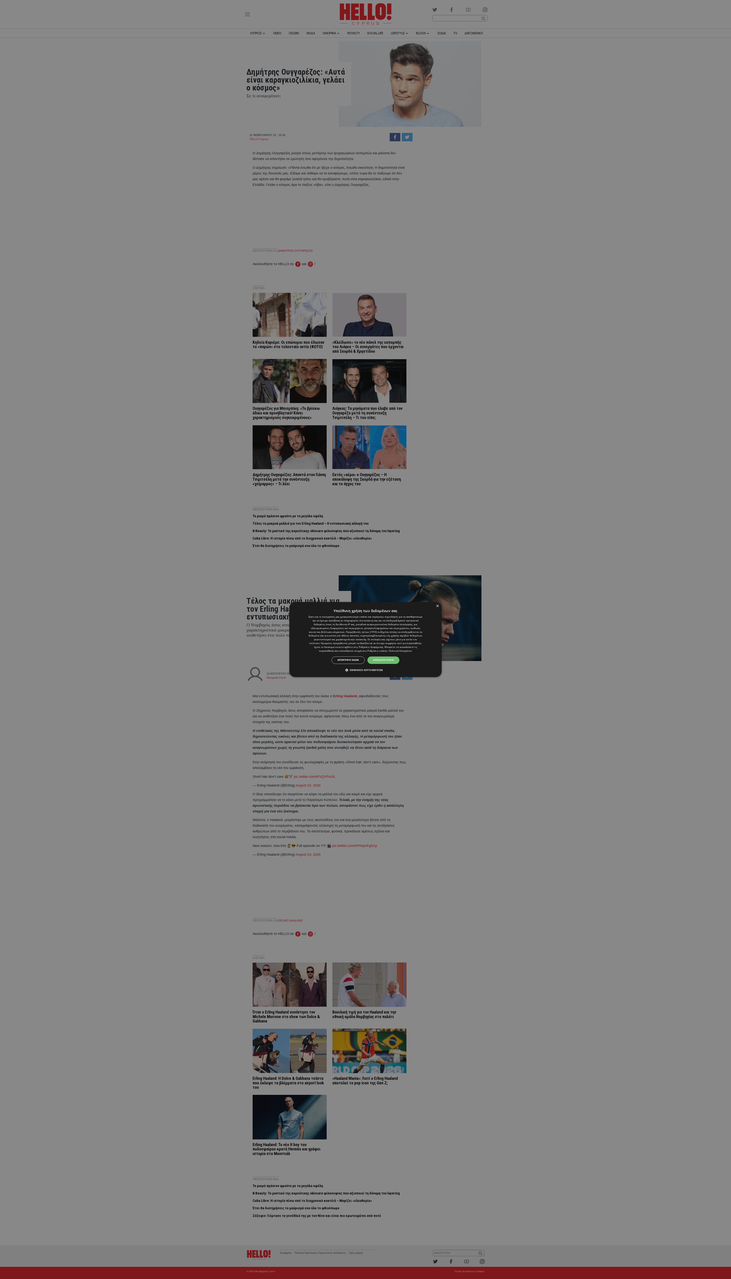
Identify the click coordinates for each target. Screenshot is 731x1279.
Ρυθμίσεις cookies (377, 650)
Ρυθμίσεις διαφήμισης (371, 647)
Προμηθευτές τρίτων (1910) (361, 632)
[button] (365, 670)
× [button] (437, 606)
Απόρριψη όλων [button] (348, 660)
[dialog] (365, 639)
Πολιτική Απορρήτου (400, 650)
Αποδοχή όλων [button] (383, 660)
